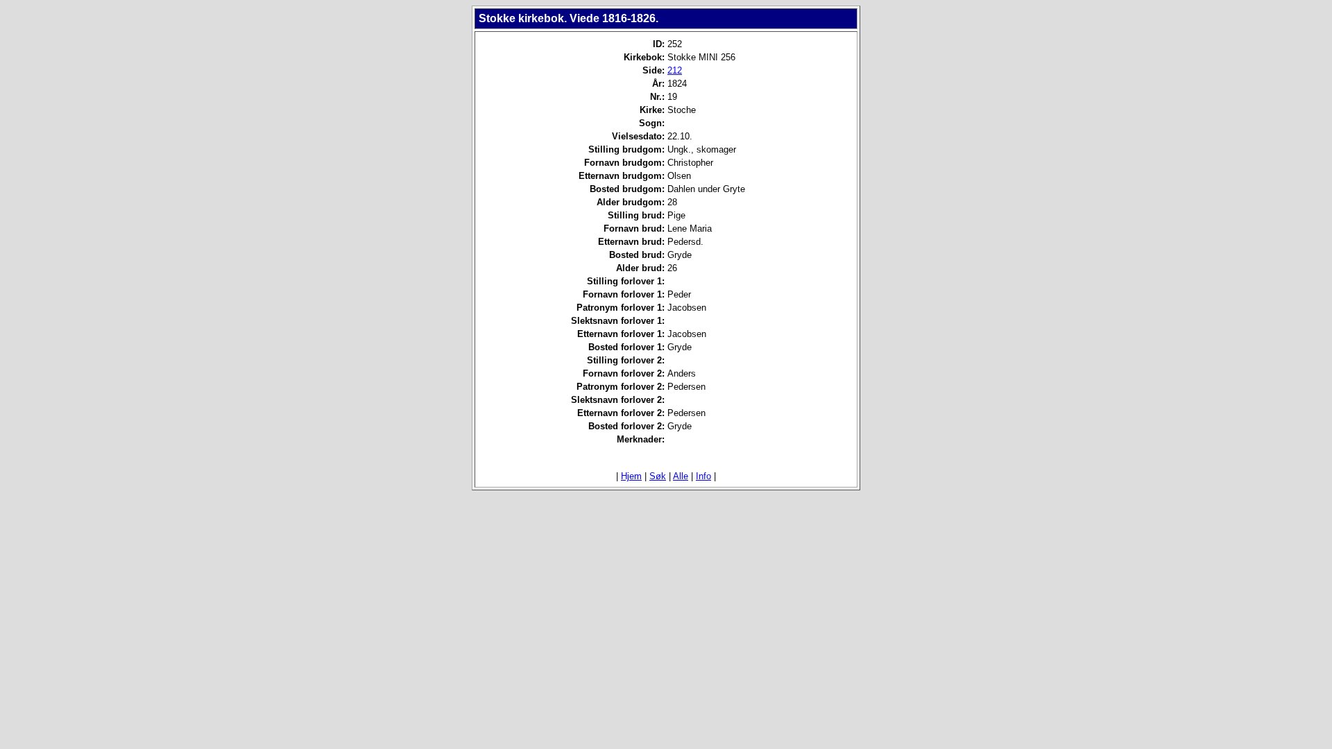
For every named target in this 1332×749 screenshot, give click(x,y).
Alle (680, 476)
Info (703, 476)
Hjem (631, 476)
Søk (657, 476)
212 (674, 70)
